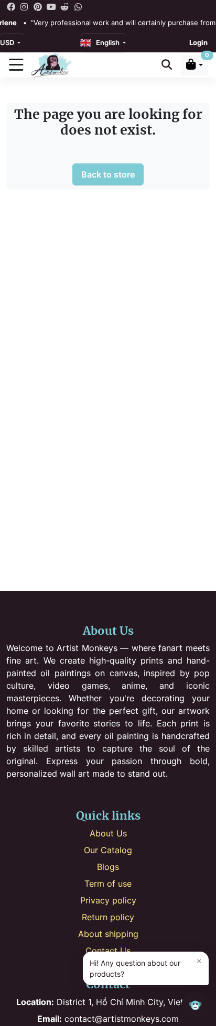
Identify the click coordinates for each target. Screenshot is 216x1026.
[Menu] (15, 64)
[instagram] (24, 6)
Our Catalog (108, 850)
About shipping (108, 934)
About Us (108, 833)
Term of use (108, 883)
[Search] (167, 64)
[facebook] (11, 6)
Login (198, 42)
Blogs (108, 867)
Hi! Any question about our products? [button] (146, 967)
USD (8, 42)
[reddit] (64, 6)
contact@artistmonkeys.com (108, 1018)
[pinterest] (38, 6)
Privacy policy (108, 900)
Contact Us (108, 950)
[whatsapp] (78, 6)
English (106, 42)
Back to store (108, 174)
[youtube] (51, 6)
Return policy (108, 917)
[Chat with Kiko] (195, 1005)
